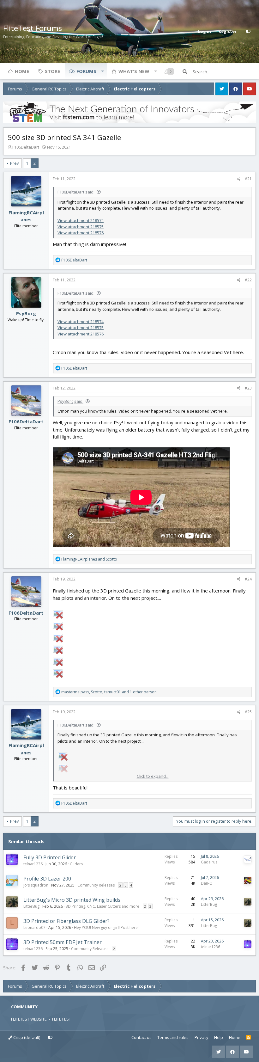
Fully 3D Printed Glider (49, 857)
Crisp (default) (26, 1037)
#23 (248, 388)
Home (22, 71)
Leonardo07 (34, 927)
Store (52, 71)
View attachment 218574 (80, 220)
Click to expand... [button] (153, 776)
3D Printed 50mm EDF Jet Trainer (62, 942)
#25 (248, 712)
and (89, 559)
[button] (102, 71)
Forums (86, 71)
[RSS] (248, 1038)
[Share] (239, 179)
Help (218, 1037)
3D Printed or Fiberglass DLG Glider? (66, 921)
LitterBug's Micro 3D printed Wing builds (71, 899)
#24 (248, 579)
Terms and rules (173, 1037)
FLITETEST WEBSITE (29, 1019)
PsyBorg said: (70, 401)
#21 (248, 178)
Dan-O (207, 883)
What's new (133, 71)
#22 (248, 280)
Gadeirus (209, 862)
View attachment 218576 (80, 233)
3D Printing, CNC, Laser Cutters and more (102, 906)
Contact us (141, 1037)
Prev (14, 163)
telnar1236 (33, 864)
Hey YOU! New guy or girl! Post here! (106, 927)
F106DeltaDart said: (75, 192)
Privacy (201, 1037)
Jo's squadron (35, 885)
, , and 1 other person (109, 692)
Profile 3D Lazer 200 (47, 878)
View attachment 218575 (80, 227)
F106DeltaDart (25, 147)
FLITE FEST (61, 1019)
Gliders (76, 864)
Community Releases (96, 885)
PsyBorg (26, 313)
